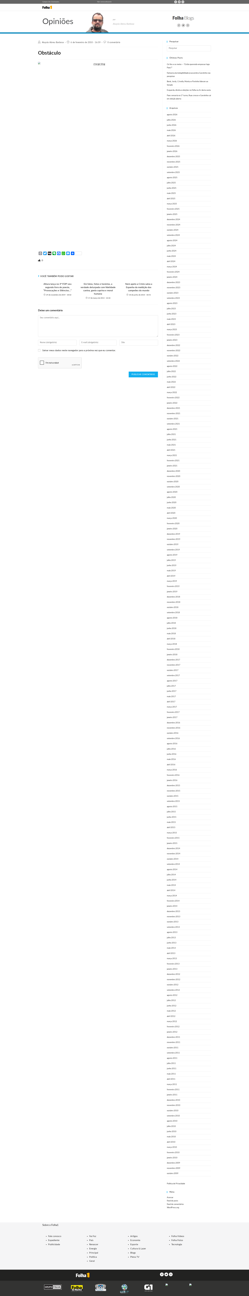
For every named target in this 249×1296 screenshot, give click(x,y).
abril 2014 (171, 890)
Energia (93, 1248)
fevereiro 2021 (173, 461)
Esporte (134, 1244)
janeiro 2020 (172, 529)
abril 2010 (171, 1142)
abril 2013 (171, 953)
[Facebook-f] (175, 1)
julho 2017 (171, 686)
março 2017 (172, 707)
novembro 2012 (173, 980)
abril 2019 (171, 576)
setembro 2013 (173, 927)
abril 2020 (171, 513)
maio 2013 (171, 948)
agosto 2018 (172, 618)
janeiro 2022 (172, 403)
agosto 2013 (172, 932)
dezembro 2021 (173, 408)
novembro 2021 (173, 414)
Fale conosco (101, 2)
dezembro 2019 (173, 534)
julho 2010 (171, 1126)
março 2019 (172, 581)
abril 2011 (171, 1079)
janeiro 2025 (172, 214)
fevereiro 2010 (173, 1153)
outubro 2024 (172, 230)
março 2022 (172, 392)
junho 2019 (171, 565)
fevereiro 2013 (173, 964)
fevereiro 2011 (173, 1090)
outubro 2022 (172, 356)
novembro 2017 (173, 665)
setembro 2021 (173, 424)
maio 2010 (171, 1137)
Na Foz (92, 1236)
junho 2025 (171, 188)
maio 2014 (171, 885)
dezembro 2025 (173, 157)
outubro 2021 (172, 419)
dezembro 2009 (173, 1163)
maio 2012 (171, 1011)
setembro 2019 (173, 550)
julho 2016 (171, 749)
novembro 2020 (173, 476)
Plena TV (134, 1257)
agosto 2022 (172, 366)
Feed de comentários (175, 1204)
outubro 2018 (172, 607)
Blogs (133, 1253)
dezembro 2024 (173, 220)
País (91, 1240)
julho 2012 (171, 1000)
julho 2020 (171, 497)
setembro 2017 (173, 676)
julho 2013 (171, 938)
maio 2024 (171, 256)
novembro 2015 (173, 791)
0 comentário (113, 42)
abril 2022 (171, 387)
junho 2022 (171, 377)
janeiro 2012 (172, 1032)
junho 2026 (171, 125)
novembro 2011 (173, 1042)
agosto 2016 (172, 744)
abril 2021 (171, 450)
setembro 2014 (173, 864)
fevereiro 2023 (173, 335)
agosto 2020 (172, 492)
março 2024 (172, 267)
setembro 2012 (173, 990)
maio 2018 (171, 634)
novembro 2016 (173, 728)
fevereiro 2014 (173, 901)
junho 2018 (171, 628)
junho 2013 (171, 943)
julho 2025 (171, 183)
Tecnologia (176, 1244)
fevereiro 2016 (173, 775)
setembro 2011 (173, 1053)
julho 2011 (171, 1063)
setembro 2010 (173, 1116)
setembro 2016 (173, 738)
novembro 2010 (173, 1105)
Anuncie (109, 2)
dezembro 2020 (173, 471)
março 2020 (172, 518)
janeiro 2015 (172, 843)
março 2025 (172, 204)
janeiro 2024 (172, 277)
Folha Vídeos (177, 1236)
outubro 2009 (172, 1173)
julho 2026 (171, 120)
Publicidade (54, 1244)
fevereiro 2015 (173, 838)
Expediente (53, 1240)
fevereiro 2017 (173, 712)
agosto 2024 (172, 241)
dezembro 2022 (173, 345)
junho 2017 (171, 691)
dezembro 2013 (173, 911)
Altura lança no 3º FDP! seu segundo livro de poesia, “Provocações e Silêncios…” (57, 287)
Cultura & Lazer (138, 1248)
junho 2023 (171, 314)
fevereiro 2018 (173, 649)
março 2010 (172, 1147)
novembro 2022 (173, 351)
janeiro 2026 (172, 151)
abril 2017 (171, 702)
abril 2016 (171, 765)
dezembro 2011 (173, 1037)
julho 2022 (171, 371)
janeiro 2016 (172, 780)
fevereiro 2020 (173, 524)
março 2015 (172, 833)
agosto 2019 (172, 555)
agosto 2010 (172, 1121)
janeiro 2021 (172, 466)
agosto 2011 (172, 1058)
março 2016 (172, 770)
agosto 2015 (172, 807)
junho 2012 (171, 1006)
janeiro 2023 (172, 340)
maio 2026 (171, 130)
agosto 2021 (172, 429)
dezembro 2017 (173, 660)
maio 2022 (171, 382)
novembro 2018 (173, 602)
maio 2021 (171, 445)
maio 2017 (171, 697)
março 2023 (172, 330)
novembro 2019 (173, 539)
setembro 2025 (173, 172)
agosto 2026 (172, 115)
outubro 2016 (172, 733)
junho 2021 (171, 440)
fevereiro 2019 (173, 586)
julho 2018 (171, 623)
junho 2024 (171, 251)
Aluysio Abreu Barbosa (53, 42)
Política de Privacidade (176, 1184)
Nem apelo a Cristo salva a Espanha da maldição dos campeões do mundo (138, 287)
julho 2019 (171, 560)
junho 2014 (171, 880)
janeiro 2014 (172, 906)
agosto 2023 (172, 303)
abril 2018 (171, 639)
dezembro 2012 (173, 974)
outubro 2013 (172, 922)
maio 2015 (171, 822)
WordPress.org (173, 1208)
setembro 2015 (173, 801)
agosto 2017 (172, 681)
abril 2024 (171, 261)
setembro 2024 (173, 235)
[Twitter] (179, 1)
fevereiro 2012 (173, 1027)
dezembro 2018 (173, 597)
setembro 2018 (173, 613)
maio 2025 (171, 193)
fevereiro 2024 (173, 272)
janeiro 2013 (172, 969)
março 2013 (172, 959)
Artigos (134, 1236)
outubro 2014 (172, 859)
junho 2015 (171, 817)
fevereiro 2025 (173, 209)
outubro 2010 (172, 1111)
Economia (135, 1240)
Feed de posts (172, 1201)
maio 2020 (171, 508)
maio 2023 (171, 319)
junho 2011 (171, 1069)
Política (93, 1257)
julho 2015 (171, 812)
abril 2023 (171, 324)
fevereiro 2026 (173, 146)
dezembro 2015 (173, 786)
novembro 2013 (173, 917)
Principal (93, 1253)
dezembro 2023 (173, 282)
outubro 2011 (172, 1048)
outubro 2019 (172, 544)
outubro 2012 (172, 985)
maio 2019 (171, 571)
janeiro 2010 (172, 1158)
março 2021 (172, 455)
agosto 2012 (172, 995)
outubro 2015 (172, 796)
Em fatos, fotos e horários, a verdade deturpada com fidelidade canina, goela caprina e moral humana (98, 289)
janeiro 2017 (172, 717)
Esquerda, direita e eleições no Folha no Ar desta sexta (189, 90)
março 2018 (172, 644)
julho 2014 (171, 875)
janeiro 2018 (172, 655)
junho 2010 (171, 1132)
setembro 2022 (173, 361)
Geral (92, 1261)
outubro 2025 (172, 167)
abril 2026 (171, 136)
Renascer (93, 1244)
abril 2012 (171, 1016)
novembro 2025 (173, 162)
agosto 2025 (172, 178)
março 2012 (172, 1021)
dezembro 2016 (173, 723)
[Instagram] (182, 1)
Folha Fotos (177, 1240)
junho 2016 (171, 754)
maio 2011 (171, 1074)
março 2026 (172, 141)
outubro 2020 (172, 482)
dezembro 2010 (173, 1100)
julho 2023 (171, 309)
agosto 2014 (172, 870)
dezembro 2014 (173, 849)
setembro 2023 (173, 298)
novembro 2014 (173, 854)
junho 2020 (171, 503)
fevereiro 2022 (173, 398)
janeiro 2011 (172, 1095)
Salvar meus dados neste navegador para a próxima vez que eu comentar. (79, 350)
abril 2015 (171, 827)
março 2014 (172, 896)
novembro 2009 (173, 1168)
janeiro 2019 (172, 592)
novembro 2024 (173, 225)
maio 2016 (171, 759)
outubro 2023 (172, 293)
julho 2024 (171, 246)
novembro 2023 (173, 288)
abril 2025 (171, 199)
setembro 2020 (173, 487)
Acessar (170, 1197)
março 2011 (172, 1084)
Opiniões (57, 22)
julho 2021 (171, 434)
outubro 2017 (172, 670)
